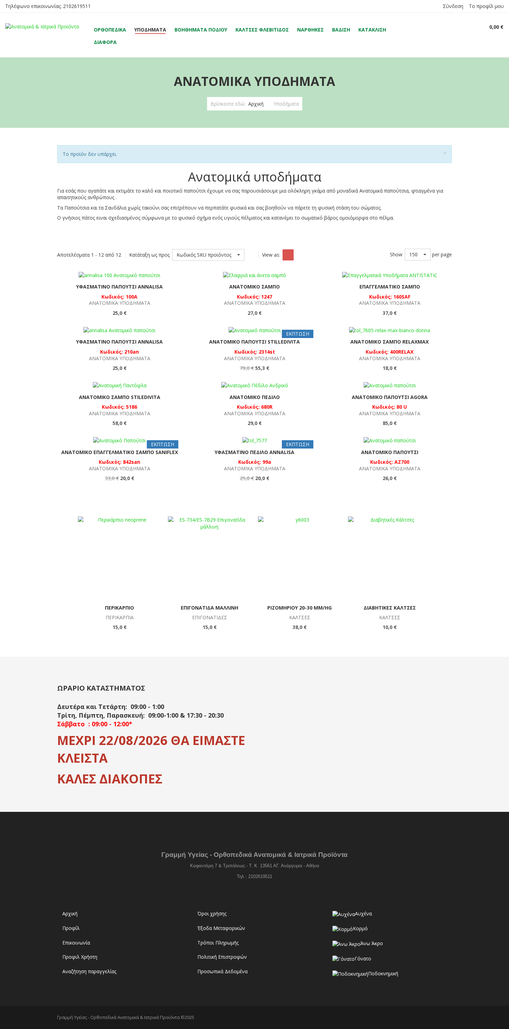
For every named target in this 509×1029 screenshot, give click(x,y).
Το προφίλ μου (486, 6)
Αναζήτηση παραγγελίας (89, 971)
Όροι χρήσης (211, 913)
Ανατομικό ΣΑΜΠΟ (254, 286)
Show (396, 254)
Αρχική (256, 103)
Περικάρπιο (119, 607)
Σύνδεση (453, 6)
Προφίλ (71, 928)
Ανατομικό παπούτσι (389, 452)
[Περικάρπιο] (119, 558)
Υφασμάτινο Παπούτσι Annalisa (119, 286)
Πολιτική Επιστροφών (222, 956)
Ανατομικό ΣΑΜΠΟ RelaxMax (389, 341)
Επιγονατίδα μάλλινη (209, 607)
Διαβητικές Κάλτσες (390, 607)
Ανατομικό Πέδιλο (255, 397)
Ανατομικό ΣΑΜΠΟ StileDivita (119, 397)
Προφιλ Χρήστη (79, 956)
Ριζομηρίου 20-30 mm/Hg (299, 607)
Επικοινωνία (76, 942)
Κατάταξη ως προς (149, 254)
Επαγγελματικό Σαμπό (389, 286)
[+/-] (251, 254)
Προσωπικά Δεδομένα (222, 971)
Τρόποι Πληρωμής (218, 942)
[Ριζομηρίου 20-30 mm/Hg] (299, 558)
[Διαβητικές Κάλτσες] (390, 558)
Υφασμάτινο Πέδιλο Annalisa (254, 452)
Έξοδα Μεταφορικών (221, 928)
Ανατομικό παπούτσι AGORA (390, 397)
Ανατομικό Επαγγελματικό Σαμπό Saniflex (119, 452)
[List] (300, 254)
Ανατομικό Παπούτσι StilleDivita (254, 341)
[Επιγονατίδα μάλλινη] (209, 558)
